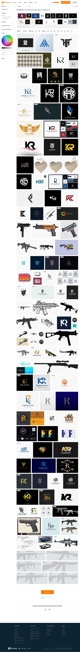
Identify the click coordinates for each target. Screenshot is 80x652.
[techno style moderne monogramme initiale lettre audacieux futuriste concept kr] (53, 198)
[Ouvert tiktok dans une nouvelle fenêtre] (26, 648)
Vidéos (25, 2)
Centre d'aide (49, 628)
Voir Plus (72, 21)
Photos (19, 2)
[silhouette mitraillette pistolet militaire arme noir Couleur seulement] (27, 323)
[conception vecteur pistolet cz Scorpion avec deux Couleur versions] (69, 526)
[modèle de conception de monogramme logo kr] (69, 93)
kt (39, 31)
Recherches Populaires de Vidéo (35, 639)
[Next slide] (76, 31)
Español (63, 630)
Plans (52, 2)
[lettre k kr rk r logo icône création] (23, 292)
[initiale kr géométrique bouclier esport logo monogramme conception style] (70, 76)
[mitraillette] (29, 566)
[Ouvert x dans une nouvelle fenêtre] (28, 648)
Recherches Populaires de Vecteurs (35, 634)
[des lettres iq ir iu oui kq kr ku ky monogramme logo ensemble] (67, 278)
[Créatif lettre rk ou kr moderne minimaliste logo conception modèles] (22, 511)
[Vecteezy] (6, 2)
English (63, 628)
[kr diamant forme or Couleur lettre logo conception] (42, 450)
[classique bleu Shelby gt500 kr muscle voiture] (45, 543)
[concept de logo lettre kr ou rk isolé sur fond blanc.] (30, 198)
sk (64, 31)
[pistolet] (62, 555)
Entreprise (16, 633)
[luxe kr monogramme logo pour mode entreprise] (65, 60)
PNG (26, 31)
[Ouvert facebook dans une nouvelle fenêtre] (19, 648)
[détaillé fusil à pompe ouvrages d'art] (69, 230)
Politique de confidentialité (55, 648)
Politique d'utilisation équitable (66, 648)
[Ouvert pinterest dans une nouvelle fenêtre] (24, 648)
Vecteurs (14, 2)
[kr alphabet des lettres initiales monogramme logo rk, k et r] (67, 213)
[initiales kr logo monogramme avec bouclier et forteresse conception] (52, 147)
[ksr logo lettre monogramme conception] (39, 181)
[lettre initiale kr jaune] (27, 497)
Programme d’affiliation (34, 631)
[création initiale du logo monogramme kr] (36, 353)
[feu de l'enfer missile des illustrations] (22, 338)
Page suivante (47, 592)
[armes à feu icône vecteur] (37, 338)
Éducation (16, 635)
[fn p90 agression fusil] (47, 323)
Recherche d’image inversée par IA (19, 639)
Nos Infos (48, 631)
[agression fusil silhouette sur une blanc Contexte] (46, 247)
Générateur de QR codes (18, 643)
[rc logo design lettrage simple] (46, 511)
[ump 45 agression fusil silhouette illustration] (62, 338)
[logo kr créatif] (69, 147)
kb (68, 31)
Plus (35, 2)
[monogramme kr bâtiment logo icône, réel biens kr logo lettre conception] (69, 263)
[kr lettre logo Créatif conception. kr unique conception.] (44, 43)
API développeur (17, 636)
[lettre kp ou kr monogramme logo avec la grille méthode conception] (55, 76)
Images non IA (5, 18)
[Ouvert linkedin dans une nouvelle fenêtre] (22, 648)
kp (71, 31)
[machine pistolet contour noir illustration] (46, 308)
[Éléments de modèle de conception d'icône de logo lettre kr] (70, 198)
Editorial (30, 2)
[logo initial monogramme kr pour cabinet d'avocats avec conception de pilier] (24, 466)
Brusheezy (16, 628)
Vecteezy (15, 630)
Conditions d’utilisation (46, 648)
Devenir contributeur (49, 634)
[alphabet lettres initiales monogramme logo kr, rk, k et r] (47, 111)
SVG (20, 31)
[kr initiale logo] (49, 278)
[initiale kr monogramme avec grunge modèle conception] (46, 497)
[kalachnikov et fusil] (50, 353)
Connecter (74, 2)
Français (63, 635)
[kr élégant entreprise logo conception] (51, 526)
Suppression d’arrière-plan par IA (19, 641)
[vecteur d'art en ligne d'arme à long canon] (27, 543)
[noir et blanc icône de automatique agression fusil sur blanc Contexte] (69, 308)
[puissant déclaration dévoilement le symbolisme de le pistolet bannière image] (65, 543)
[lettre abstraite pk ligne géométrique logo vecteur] (23, 213)
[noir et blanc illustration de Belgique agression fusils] (50, 213)
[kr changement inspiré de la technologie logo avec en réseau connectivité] (25, 367)
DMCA (31, 630)
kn (51, 31)
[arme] (32, 578)
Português (64, 631)
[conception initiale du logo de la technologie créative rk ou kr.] (44, 466)
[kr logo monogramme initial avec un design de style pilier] (52, 263)
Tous (4, 15)
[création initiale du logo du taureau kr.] (66, 43)
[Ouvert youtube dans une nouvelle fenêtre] (29, 648)
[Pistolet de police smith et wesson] (29, 526)
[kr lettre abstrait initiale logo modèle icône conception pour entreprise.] (28, 401)
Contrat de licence (33, 628)
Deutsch (63, 633)
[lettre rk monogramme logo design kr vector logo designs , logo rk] (64, 383)
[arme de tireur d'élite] (31, 555)
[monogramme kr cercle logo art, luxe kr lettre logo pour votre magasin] (27, 433)
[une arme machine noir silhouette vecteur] (68, 353)
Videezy (15, 631)
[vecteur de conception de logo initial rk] (26, 43)
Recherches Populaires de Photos (35, 636)
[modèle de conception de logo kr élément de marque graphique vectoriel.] (42, 292)
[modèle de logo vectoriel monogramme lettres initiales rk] (24, 481)
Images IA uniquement (7, 16)
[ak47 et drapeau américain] (23, 353)
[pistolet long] (63, 578)
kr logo (43, 31)
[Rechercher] (73, 6)
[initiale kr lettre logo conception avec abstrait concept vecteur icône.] (28, 93)
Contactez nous (49, 630)
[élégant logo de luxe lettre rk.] (36, 213)
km (58, 31)
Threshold (4, 53)
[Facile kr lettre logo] (67, 323)
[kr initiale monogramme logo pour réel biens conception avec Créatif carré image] (25, 383)
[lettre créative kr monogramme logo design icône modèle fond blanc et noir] (63, 481)
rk (54, 31)
